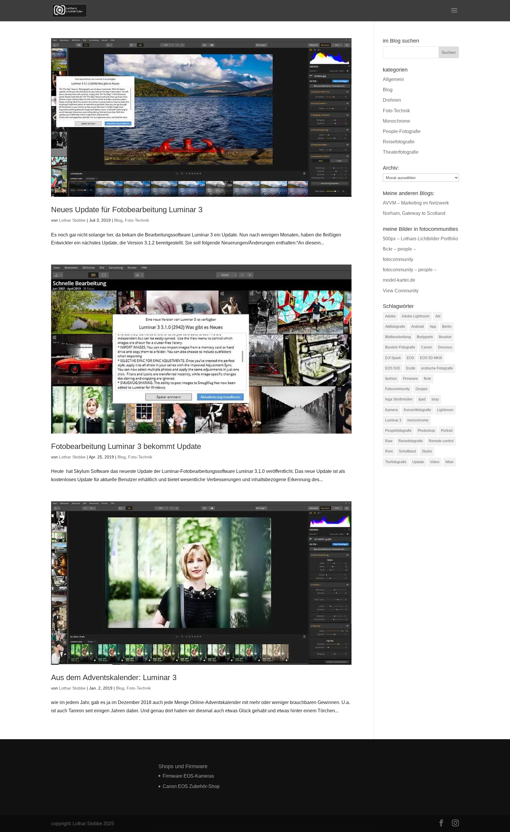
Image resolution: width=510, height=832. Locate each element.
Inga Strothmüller (399, 399)
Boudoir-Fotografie (400, 347)
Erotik (410, 368)
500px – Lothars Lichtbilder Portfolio (420, 238)
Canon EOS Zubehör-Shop (191, 786)
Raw (389, 441)
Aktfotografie (395, 327)
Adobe (390, 316)
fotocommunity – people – (410, 269)
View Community (401, 290)
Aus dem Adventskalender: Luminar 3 (113, 677)
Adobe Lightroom (415, 316)
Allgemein (393, 79)
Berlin (447, 327)
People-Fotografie (402, 131)
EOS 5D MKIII (431, 358)
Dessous (445, 347)
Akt (437, 316)
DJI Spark (393, 358)
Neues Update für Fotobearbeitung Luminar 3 (126, 209)
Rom (389, 451)
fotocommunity (398, 259)
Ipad (422, 399)
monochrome (418, 420)
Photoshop (426, 431)
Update (418, 462)
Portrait (446, 431)
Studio (427, 451)
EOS (410, 358)
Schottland (407, 451)
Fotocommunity (397, 389)
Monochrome (396, 121)
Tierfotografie (395, 462)
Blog (118, 220)
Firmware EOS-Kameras (188, 776)
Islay (435, 399)
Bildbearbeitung (398, 337)
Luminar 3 (393, 420)
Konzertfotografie (417, 410)
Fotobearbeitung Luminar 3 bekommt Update (126, 446)
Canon (426, 347)
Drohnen (392, 100)
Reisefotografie (399, 141)
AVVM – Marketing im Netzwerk (416, 202)
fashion (391, 379)
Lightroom (445, 410)
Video (434, 462)
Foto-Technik (137, 220)
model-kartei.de (399, 280)
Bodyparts (425, 337)
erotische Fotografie (437, 368)
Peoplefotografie (398, 431)
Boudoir (445, 337)
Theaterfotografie (401, 152)
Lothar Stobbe (72, 220)
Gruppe (422, 389)
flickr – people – (399, 249)
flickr (427, 379)
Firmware (410, 379)
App (433, 327)
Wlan (449, 462)
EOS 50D (392, 368)
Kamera (391, 410)
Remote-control (441, 441)
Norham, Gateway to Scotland (414, 213)
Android (417, 327)
